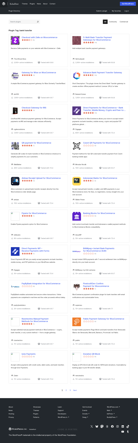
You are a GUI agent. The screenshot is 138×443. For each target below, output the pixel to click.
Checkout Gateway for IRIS (34, 108)
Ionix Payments (29, 354)
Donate (85, 414)
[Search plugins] (38, 22)
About (11, 407)
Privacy (11, 417)
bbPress (111, 414)
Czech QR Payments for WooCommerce (101, 143)
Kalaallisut (32, 429)
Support (61, 410)
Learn (60, 407)
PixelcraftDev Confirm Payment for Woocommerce (96, 284)
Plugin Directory (14, 11)
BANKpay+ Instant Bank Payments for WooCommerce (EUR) (98, 249)
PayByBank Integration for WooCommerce (41, 283)
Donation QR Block (91, 354)
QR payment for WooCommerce (36, 143)
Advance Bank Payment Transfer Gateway (102, 72)
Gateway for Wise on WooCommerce (39, 72)
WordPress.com (113, 407)
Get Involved (87, 407)
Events (84, 410)
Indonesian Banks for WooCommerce (100, 178)
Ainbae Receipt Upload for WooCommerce (41, 178)
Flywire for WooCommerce (34, 213)
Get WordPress (128, 4)
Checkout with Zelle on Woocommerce (39, 37)
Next (75, 390)
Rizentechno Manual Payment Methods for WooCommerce (35, 320)
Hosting (11, 414)
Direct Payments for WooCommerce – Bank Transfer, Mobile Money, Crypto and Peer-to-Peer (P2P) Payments (103, 109)
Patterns (36, 417)
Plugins (35, 414)
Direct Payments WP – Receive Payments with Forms (35, 249)
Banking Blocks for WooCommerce (99, 213)
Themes (36, 410)
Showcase (37, 407)
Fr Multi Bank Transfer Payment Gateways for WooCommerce (97, 38)
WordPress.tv (63, 417)
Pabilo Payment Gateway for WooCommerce (103, 319)
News (11, 410)
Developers (62, 414)
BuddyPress (112, 417)
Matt (109, 410)
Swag (85, 417)
